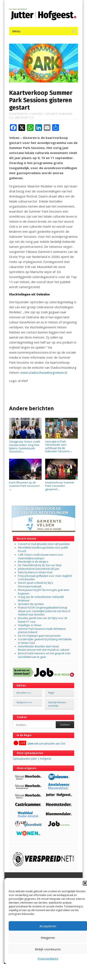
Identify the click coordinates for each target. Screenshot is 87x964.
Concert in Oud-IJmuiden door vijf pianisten (44, 544)
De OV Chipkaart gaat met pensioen (39, 635)
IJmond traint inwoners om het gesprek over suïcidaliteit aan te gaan (44, 655)
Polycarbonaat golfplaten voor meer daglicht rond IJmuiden (45, 577)
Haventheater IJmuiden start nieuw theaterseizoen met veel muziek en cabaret (43, 648)
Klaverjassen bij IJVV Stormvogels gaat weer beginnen (43, 591)
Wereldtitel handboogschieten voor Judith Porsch (43, 549)
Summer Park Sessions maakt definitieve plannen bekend (42, 630)
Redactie (22, 113)
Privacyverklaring (48, 958)
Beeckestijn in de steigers (33, 561)
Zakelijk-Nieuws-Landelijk (57, 704)
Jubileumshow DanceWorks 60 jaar (38, 569)
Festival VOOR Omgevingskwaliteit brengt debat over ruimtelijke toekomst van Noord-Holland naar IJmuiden (44, 611)
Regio (51, 692)
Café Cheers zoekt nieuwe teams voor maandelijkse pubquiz (40, 556)
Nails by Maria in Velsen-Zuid (35, 572)
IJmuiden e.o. (23, 692)
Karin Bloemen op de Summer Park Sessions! (24, 486)
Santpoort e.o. (24, 117)
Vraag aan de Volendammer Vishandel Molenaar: (41, 598)
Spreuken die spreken (31, 604)
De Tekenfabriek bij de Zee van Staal (39, 565)
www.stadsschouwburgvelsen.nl (43, 372)
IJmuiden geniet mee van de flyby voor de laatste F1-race (42, 619)
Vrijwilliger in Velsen (29, 625)
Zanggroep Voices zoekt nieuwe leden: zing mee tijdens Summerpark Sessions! (24, 446)
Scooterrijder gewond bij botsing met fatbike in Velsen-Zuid (45, 641)
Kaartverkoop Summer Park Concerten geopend (59, 486)
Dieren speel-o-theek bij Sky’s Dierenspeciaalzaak (35, 584)
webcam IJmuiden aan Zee (46, 743)
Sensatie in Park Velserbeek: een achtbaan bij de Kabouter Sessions (58, 446)
